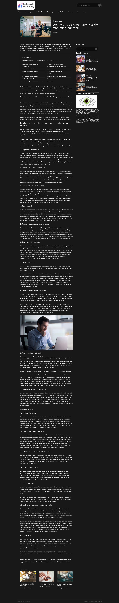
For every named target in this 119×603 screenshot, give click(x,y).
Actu (87, 66)
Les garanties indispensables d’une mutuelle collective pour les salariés (91, 88)
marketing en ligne (44, 48)
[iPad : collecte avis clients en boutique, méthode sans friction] (80, 68)
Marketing (55, 32)
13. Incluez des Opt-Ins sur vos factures (56, 76)
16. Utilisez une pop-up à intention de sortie (32, 81)
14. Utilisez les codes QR (28, 78)
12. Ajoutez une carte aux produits (30, 76)
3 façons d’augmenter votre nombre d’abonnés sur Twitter (46, 583)
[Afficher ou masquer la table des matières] (51, 57)
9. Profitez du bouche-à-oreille (54, 71)
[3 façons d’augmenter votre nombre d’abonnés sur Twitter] (46, 576)
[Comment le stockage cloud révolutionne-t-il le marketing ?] (80, 78)
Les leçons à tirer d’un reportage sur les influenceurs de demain (92, 60)
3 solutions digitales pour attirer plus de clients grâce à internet (64, 584)
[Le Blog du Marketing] (26, 5)
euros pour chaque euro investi (49, 44)
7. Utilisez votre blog (52, 69)
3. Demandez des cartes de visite (55, 64)
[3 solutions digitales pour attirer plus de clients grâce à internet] (65, 576)
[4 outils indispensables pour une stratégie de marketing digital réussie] (28, 576)
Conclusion (50, 81)
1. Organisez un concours (53, 60)
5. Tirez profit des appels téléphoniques (56, 66)
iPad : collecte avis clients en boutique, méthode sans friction (91, 69)
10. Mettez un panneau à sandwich (30, 73)
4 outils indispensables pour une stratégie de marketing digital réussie (27, 584)
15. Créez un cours (51, 78)
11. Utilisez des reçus (52, 73)
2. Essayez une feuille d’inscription (30, 64)
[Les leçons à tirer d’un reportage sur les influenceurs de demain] (80, 59)
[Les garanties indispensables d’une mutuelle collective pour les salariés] (80, 87)
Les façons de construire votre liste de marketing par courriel (33, 61)
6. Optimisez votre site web (28, 69)
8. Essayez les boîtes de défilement (30, 71)
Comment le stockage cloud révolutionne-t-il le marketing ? (91, 79)
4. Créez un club (26, 66)
